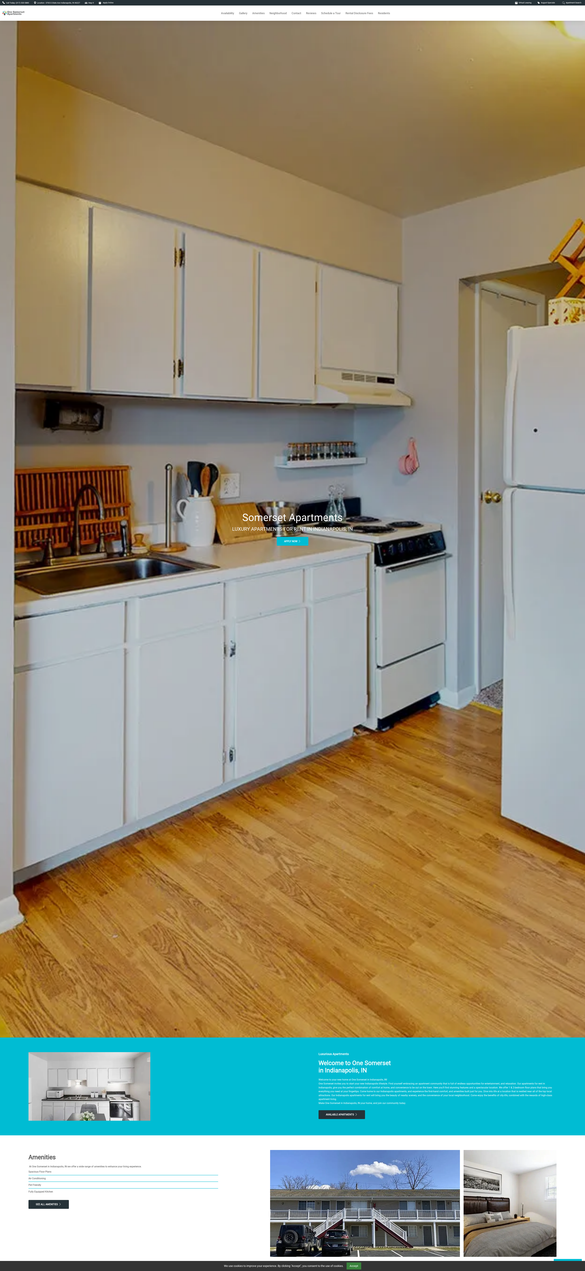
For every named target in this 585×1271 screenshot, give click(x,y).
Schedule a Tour (331, 13)
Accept (354, 1265)
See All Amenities (47, 1204)
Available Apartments (340, 1114)
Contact (296, 13)
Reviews (311, 13)
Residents (384, 13)
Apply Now (291, 541)
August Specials (548, 3)
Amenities (258, 13)
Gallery (243, 13)
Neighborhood (278, 13)
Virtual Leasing (524, 3)
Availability (227, 13)
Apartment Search (573, 3)
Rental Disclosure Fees (359, 13)
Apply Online (107, 3)
